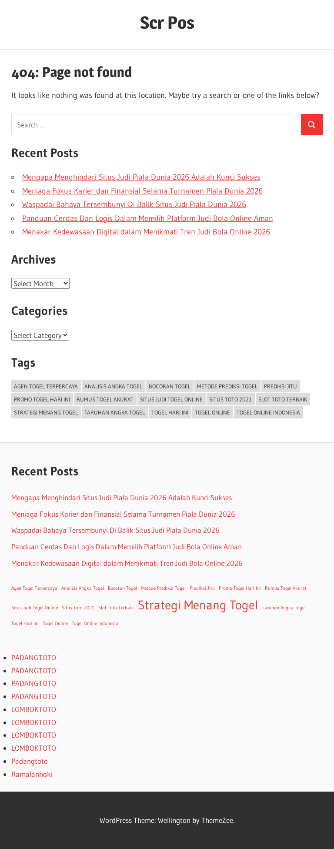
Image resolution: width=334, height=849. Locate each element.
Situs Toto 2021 (230, 399)
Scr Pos (167, 22)
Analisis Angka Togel (113, 386)
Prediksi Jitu (280, 386)
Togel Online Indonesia (268, 412)
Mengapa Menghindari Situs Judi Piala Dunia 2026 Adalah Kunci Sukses (141, 177)
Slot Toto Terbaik (282, 399)
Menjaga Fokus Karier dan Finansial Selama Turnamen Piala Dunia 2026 (142, 191)
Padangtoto (29, 760)
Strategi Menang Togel (46, 412)
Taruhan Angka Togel (114, 412)
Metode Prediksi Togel (227, 386)
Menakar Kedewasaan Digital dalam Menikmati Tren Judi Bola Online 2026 (146, 232)
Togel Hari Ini (169, 412)
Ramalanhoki (32, 774)
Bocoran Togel (169, 386)
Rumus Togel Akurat (105, 399)
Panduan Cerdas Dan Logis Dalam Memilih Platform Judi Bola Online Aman (147, 218)
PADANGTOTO (33, 657)
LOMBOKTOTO (33, 709)
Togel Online (212, 412)
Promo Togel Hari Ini (42, 399)
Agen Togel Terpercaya (46, 386)
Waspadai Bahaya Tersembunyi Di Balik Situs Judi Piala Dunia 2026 (134, 204)
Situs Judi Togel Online (171, 399)
